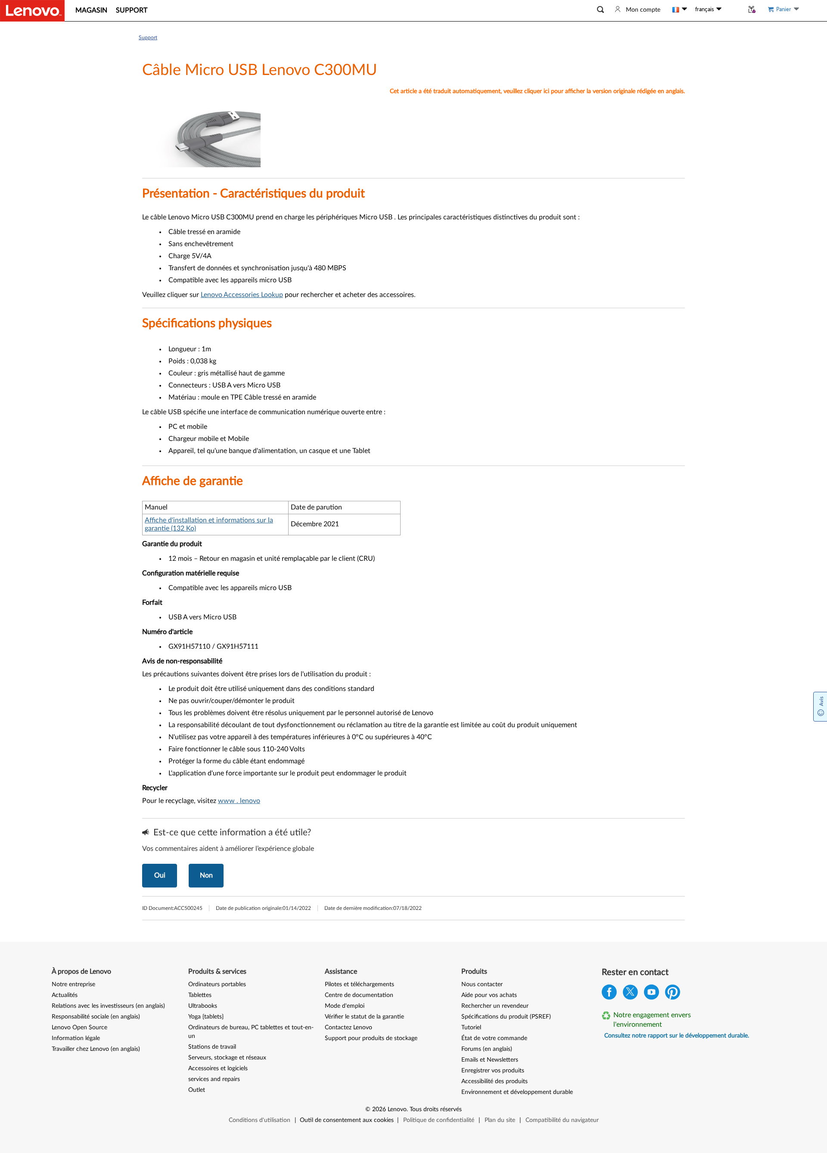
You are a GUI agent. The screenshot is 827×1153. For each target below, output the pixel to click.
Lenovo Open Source (79, 1028)
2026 (379, 1109)
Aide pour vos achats (489, 995)
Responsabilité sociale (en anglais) (96, 1017)
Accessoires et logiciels (218, 1069)
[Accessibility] (732, 9)
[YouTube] (651, 994)
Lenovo (397, 1109)
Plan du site (500, 1120)
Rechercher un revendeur (495, 1006)
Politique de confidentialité (438, 1120)
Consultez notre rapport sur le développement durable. (676, 1036)
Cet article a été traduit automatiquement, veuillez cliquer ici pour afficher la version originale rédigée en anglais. (537, 91)
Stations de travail (212, 1047)
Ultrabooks (202, 1006)
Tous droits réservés (436, 1109)
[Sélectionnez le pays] (679, 9)
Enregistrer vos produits (492, 1071)
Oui (159, 875)
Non (206, 875)
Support (148, 37)
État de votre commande (494, 1038)
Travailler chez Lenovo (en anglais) (96, 1049)
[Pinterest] (672, 994)
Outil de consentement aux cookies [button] (347, 1120)
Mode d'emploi (344, 1006)
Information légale (76, 1038)
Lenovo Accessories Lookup (242, 294)
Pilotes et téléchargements (359, 984)
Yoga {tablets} (206, 1017)
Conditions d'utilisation (259, 1120)
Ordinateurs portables (217, 984)
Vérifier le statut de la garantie (364, 1017)
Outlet (196, 1090)
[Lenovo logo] (32, 11)
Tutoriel (471, 1028)
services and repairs (214, 1079)
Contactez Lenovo (348, 1028)
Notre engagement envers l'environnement (652, 1020)
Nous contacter (482, 984)
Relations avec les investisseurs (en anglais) (108, 1006)
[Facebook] (609, 994)
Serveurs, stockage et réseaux (227, 1058)
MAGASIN (91, 10)
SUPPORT (131, 10)
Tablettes (199, 995)
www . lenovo (239, 800)
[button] (600, 9)
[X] (630, 994)
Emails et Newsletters (489, 1060)
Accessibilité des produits (494, 1081)
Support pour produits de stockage (371, 1038)
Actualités (65, 995)
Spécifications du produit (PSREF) (506, 1017)
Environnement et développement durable (517, 1092)
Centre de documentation (359, 995)
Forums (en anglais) (486, 1049)
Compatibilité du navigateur (562, 1120)
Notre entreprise (73, 984)
